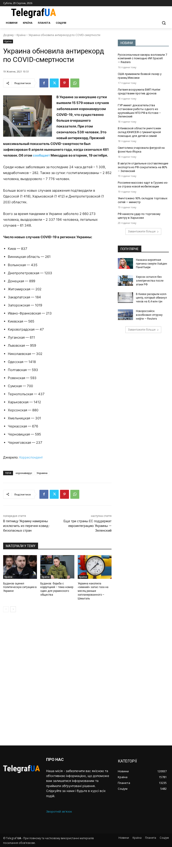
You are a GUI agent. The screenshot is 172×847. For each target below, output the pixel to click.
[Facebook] (43, 83)
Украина (42, 473)
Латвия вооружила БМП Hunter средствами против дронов (139, 91)
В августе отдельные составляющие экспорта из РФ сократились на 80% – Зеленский (143, 167)
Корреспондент (31, 457)
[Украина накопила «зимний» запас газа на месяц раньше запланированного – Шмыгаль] (95, 567)
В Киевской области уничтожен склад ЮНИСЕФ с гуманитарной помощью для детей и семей (139, 132)
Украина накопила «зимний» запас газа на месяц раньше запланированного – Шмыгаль (93, 591)
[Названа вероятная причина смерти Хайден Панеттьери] (125, 263)
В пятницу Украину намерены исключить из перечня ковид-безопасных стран (26, 526)
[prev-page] (6, 609)
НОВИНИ (126, 43)
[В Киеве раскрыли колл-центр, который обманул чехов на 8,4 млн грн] (125, 297)
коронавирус (24, 473)
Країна (21, 35)
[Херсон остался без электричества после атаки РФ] (125, 280)
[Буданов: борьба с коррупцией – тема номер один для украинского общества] (57, 567)
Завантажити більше (142, 231)
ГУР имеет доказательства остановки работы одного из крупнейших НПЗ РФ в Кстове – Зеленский (139, 111)
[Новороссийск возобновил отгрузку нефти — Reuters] (125, 314)
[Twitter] (54, 83)
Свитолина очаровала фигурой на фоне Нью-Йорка (141, 149)
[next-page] (13, 609)
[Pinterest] (64, 83)
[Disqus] (57, 679)
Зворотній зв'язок (59, 811)
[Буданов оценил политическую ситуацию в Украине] (20, 567)
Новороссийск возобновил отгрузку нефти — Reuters (149, 315)
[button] (163, 23)
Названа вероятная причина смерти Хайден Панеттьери (151, 263)
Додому (8, 35)
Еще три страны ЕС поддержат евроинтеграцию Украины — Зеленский (88, 526)
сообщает (41, 155)
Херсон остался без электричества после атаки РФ (149, 280)
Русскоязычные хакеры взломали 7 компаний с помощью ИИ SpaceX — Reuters (142, 58)
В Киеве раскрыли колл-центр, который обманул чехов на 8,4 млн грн (151, 298)
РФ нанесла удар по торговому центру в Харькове (139, 215)
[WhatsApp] (74, 83)
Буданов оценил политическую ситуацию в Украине (20, 587)
